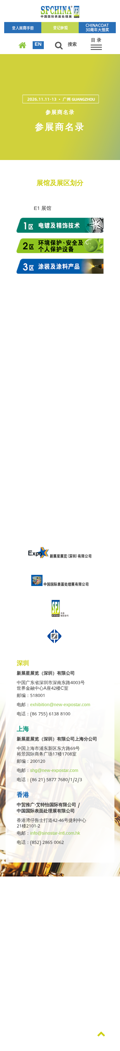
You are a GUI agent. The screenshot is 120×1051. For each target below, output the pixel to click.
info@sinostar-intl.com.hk (55, 834)
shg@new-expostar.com (54, 771)
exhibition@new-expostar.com (60, 706)
